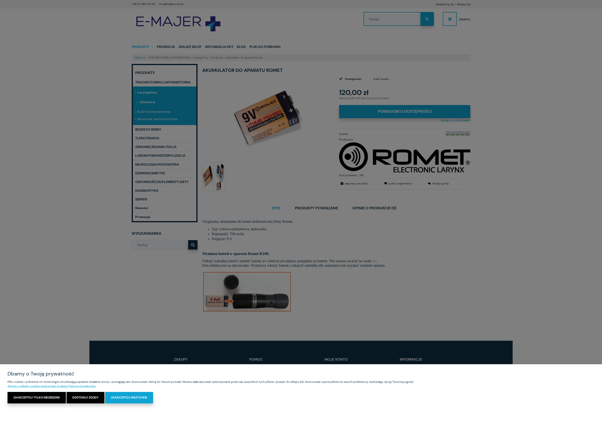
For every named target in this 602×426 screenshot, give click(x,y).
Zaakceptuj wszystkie (129, 397)
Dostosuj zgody (85, 397)
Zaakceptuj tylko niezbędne (36, 397)
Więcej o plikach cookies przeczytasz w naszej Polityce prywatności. (52, 386)
